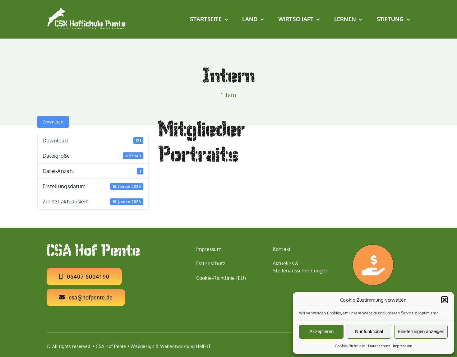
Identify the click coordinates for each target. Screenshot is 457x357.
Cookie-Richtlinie (350, 346)
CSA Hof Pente (111, 346)
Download (53, 121)
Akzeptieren (321, 331)
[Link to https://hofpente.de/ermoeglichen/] (373, 264)
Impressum (402, 346)
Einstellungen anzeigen (421, 331)
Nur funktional (369, 331)
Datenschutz (379, 346)
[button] (444, 300)
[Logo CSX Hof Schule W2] (87, 10)
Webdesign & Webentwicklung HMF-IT (170, 346)
